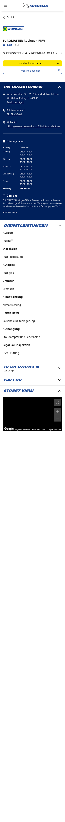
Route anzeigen (15, 102)
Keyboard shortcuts (22, 430)
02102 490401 (14, 114)
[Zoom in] (57, 411)
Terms (44, 430)
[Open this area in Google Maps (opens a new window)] (9, 429)
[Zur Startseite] (35, 6)
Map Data (36, 430)
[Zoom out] (57, 418)
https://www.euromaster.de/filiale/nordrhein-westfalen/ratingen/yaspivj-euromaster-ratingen (34, 126)
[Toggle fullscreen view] (57, 402)
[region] (32, 414)
